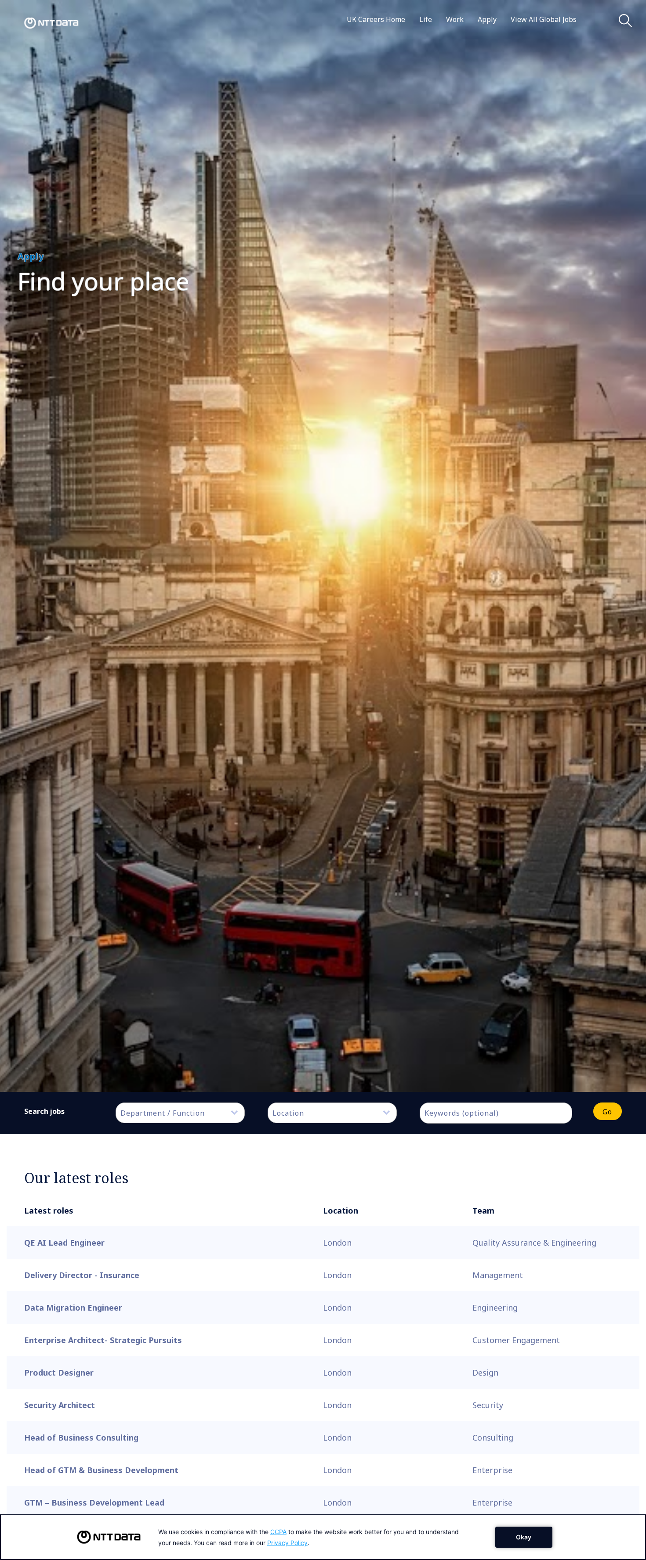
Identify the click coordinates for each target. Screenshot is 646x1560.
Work (455, 19)
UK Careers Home (376, 19)
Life (425, 19)
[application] (323, 1537)
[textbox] (184, 1113)
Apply (487, 19)
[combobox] (180, 1112)
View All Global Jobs (544, 19)
